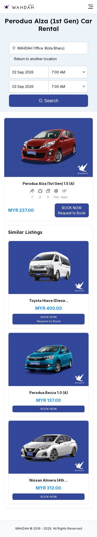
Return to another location (35, 59)
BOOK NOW (72, 210)
